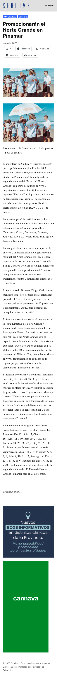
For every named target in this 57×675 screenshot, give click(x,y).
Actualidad (10, 17)
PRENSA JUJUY (12, 491)
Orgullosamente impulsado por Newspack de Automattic (23, 668)
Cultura (23, 17)
